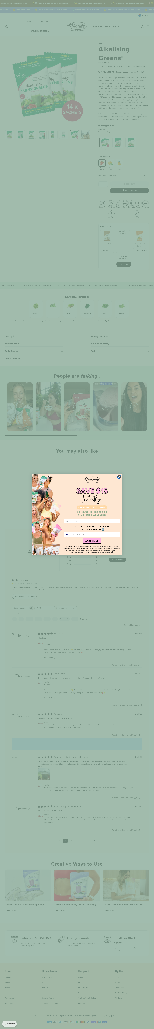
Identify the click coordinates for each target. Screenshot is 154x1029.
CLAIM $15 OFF (92, 540)
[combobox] (68, 534)
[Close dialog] (119, 477)
